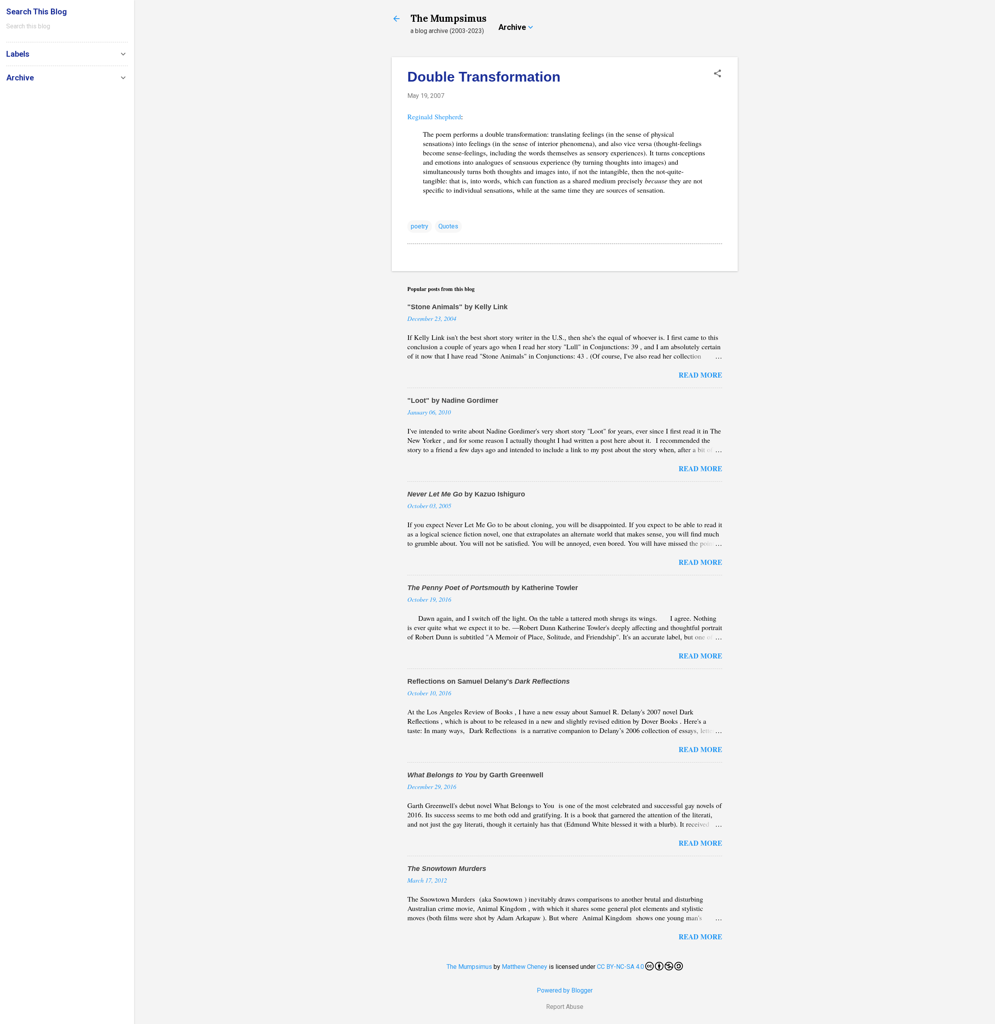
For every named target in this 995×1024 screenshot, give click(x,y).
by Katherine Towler (492, 588)
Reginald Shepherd (434, 116)
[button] (717, 74)
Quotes (448, 226)
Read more (700, 375)
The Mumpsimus (448, 18)
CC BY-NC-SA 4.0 (620, 966)
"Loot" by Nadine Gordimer (452, 400)
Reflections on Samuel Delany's (488, 681)
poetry (419, 226)
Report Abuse (564, 1006)
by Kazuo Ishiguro (466, 494)
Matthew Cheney (524, 966)
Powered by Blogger (565, 990)
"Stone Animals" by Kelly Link (457, 307)
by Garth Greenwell (475, 775)
